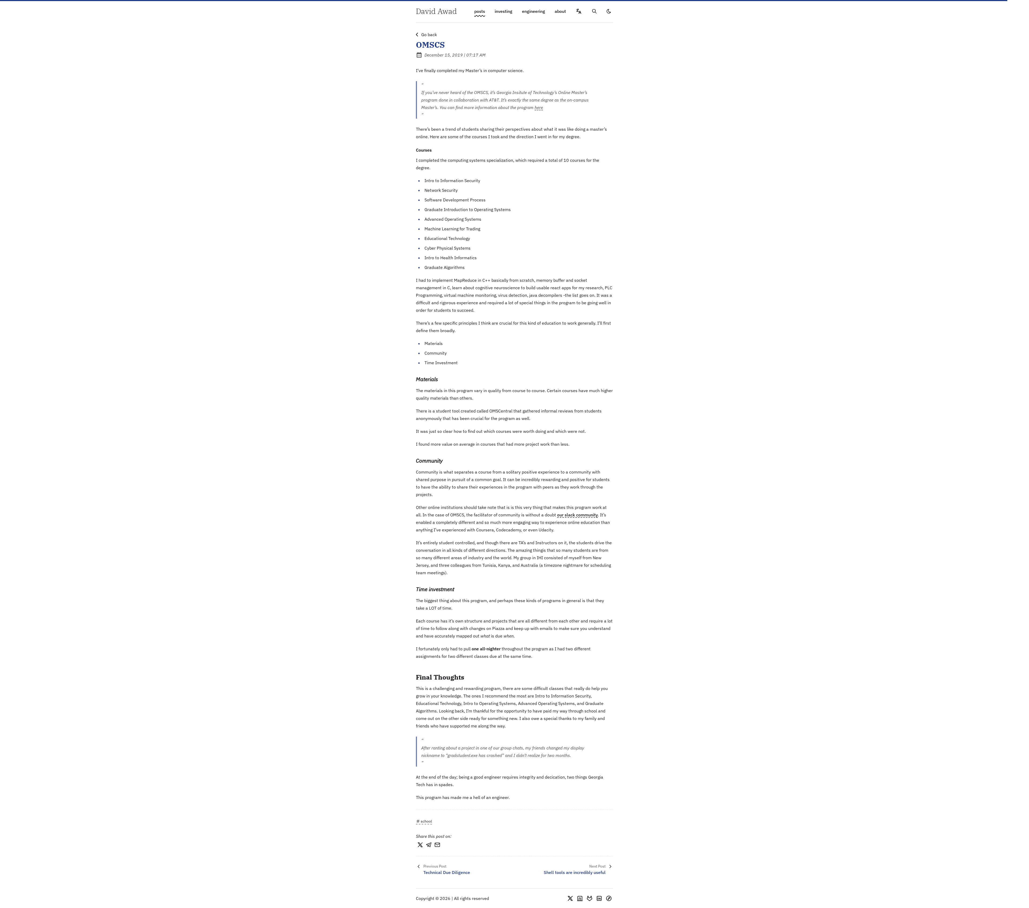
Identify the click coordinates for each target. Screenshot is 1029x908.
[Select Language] (578, 11)
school (426, 821)
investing (503, 11)
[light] (609, 11)
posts (479, 11)
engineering (533, 11)
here (539, 107)
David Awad (436, 11)
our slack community (577, 514)
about (560, 11)
